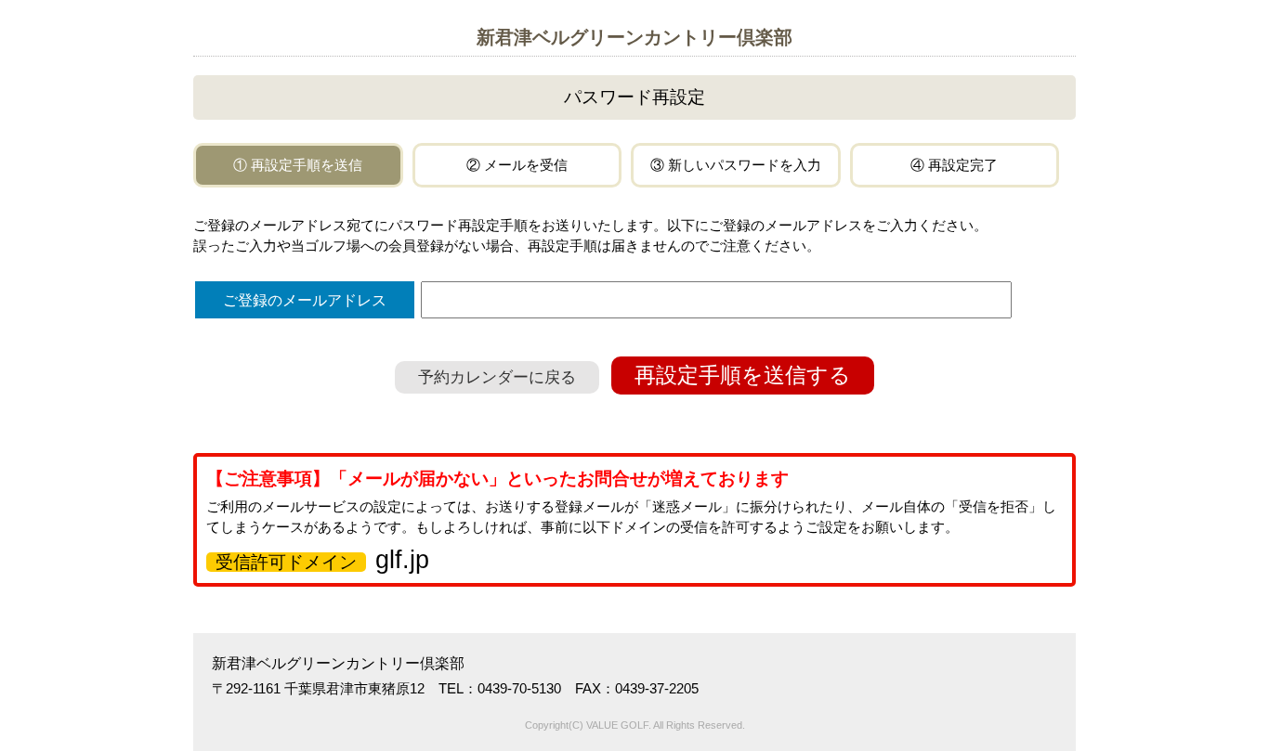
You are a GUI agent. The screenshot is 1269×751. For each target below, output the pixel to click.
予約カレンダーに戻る (497, 377)
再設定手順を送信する (742, 375)
